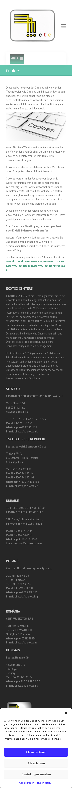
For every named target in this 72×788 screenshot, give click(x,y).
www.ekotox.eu (33, 261)
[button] (66, 713)
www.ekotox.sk (15, 261)
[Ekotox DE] (32, 26)
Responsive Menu (63, 26)
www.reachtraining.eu (24, 265)
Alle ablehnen (36, 763)
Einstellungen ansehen (36, 774)
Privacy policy (43, 782)
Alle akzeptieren (36, 752)
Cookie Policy (26, 782)
